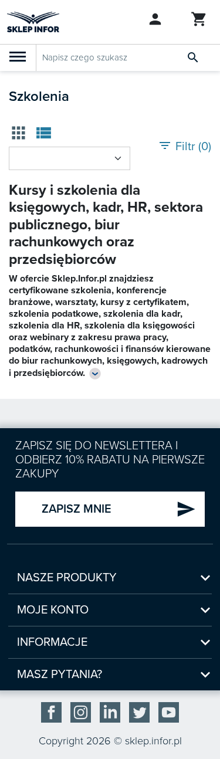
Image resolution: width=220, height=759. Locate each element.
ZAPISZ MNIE (119, 509)
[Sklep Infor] (33, 21)
